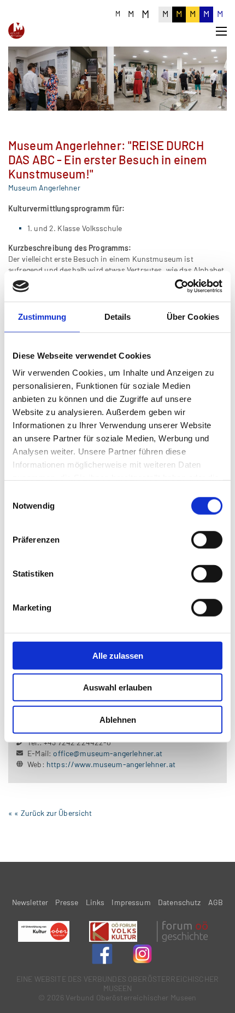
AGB (215, 902)
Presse (66, 902)
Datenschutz (179, 902)
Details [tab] (117, 316)
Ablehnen (117, 719)
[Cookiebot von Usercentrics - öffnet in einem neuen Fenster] (174, 286)
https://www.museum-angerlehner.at (110, 764)
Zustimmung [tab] (42, 316)
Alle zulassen (117, 655)
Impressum (130, 902)
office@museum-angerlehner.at (107, 753)
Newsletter (30, 902)
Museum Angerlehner (44, 187)
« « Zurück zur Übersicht (50, 813)
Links (95, 902)
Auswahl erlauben (117, 687)
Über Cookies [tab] (193, 316)
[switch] (206, 539)
